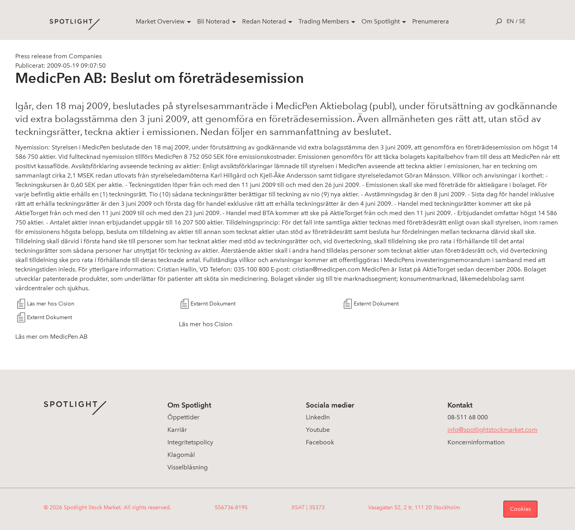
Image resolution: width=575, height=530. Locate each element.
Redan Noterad (264, 21)
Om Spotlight (380, 21)
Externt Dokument (212, 303)
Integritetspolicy (190, 442)
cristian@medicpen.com (326, 269)
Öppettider (183, 417)
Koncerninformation (476, 442)
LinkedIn (318, 417)
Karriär (177, 429)
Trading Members (323, 21)
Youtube (318, 429)
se (522, 21)
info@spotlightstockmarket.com (492, 429)
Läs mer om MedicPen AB (51, 336)
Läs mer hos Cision (50, 303)
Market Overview (160, 21)
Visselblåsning (187, 467)
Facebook (320, 442)
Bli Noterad (213, 21)
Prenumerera (430, 21)
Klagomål (181, 454)
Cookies (520, 509)
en (510, 21)
